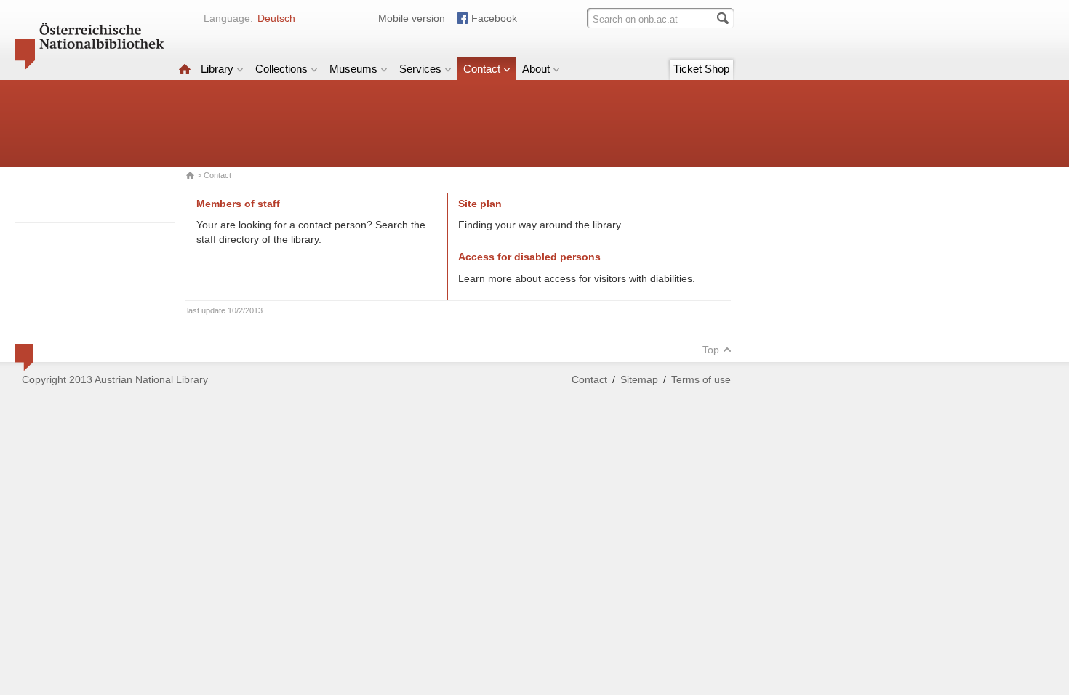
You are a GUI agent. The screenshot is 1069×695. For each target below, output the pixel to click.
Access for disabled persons (529, 256)
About (536, 69)
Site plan (480, 203)
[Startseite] (184, 68)
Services (420, 69)
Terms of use (701, 379)
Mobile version (411, 18)
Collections (281, 69)
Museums (353, 69)
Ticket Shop (701, 69)
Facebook (494, 18)
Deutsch (276, 18)
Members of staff (238, 203)
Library (217, 69)
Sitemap (639, 379)
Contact (481, 69)
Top (710, 349)
